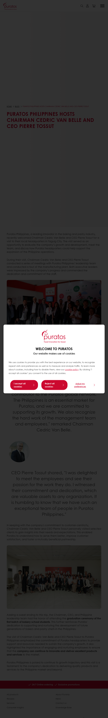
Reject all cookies (50, 385)
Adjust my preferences (80, 385)
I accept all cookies (20, 385)
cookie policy (71, 369)
